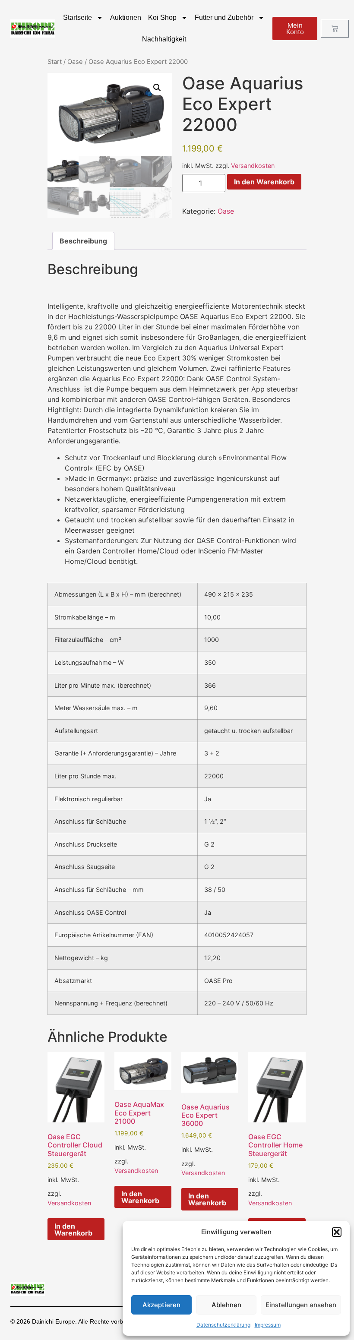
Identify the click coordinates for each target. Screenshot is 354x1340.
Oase (75, 62)
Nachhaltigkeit (164, 39)
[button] (336, 1232)
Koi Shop (162, 17)
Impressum (268, 1324)
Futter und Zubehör (224, 17)
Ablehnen (226, 1305)
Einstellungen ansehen (301, 1305)
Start (54, 62)
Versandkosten (253, 165)
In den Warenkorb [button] (73, 1229)
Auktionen (125, 17)
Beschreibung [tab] (83, 241)
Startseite (77, 17)
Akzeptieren (161, 1305)
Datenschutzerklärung (223, 1324)
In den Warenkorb (264, 181)
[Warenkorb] (335, 29)
